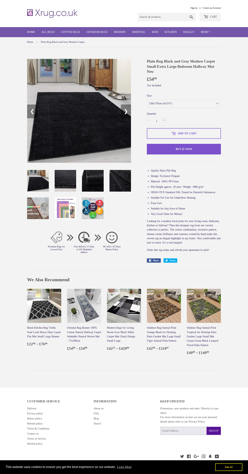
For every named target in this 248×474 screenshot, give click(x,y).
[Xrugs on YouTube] (217, 457)
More (204, 32)
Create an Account (211, 8)
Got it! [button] (229, 467)
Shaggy (188, 32)
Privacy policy (35, 413)
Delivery (32, 408)
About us (98, 408)
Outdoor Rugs (97, 32)
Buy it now (184, 149)
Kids (155, 32)
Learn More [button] (124, 467)
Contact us (33, 433)
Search (97, 423)
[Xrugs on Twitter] (182, 457)
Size (149, 95)
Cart (213, 16)
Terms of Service (36, 438)
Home (31, 32)
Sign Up (213, 430)
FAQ (96, 413)
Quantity (151, 113)
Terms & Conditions (38, 428)
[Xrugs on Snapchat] (210, 457)
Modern (120, 32)
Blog (96, 418)
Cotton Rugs (70, 32)
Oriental (139, 32)
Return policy (34, 418)
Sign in (193, 8)
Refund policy (35, 423)
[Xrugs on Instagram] (204, 457)
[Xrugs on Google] (196, 457)
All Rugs (48, 32)
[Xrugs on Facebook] (189, 457)
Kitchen (171, 32)
